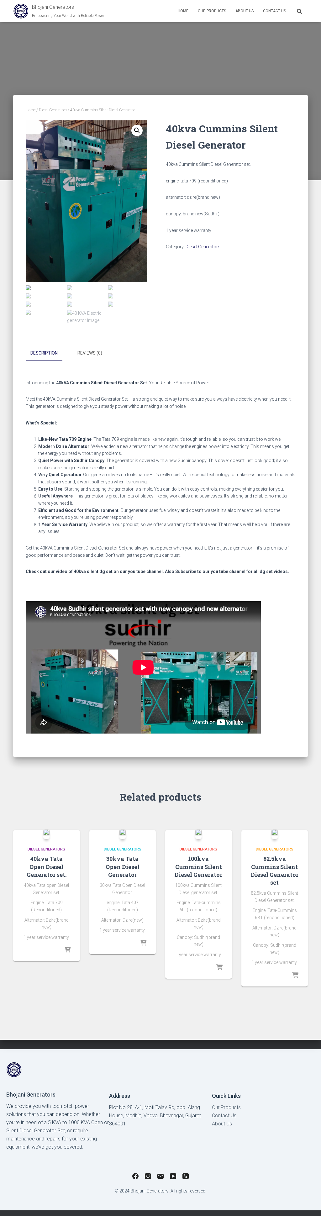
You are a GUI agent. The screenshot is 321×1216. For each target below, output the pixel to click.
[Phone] (185, 1177)
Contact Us (274, 11)
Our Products (226, 1107)
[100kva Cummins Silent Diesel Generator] (198, 834)
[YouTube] (173, 1177)
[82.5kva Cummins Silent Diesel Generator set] (274, 834)
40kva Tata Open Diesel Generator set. (46, 866)
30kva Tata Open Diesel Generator (122, 866)
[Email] (160, 1177)
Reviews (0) (89, 352)
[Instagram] (148, 1177)
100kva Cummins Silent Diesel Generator (198, 866)
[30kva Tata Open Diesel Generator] (122, 834)
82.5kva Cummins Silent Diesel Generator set (274, 870)
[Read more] (67, 950)
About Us (244, 11)
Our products (212, 11)
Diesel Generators (53, 110)
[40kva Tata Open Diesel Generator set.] (46, 834)
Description (44, 352)
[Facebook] (135, 1177)
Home (183, 11)
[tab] (49, 353)
